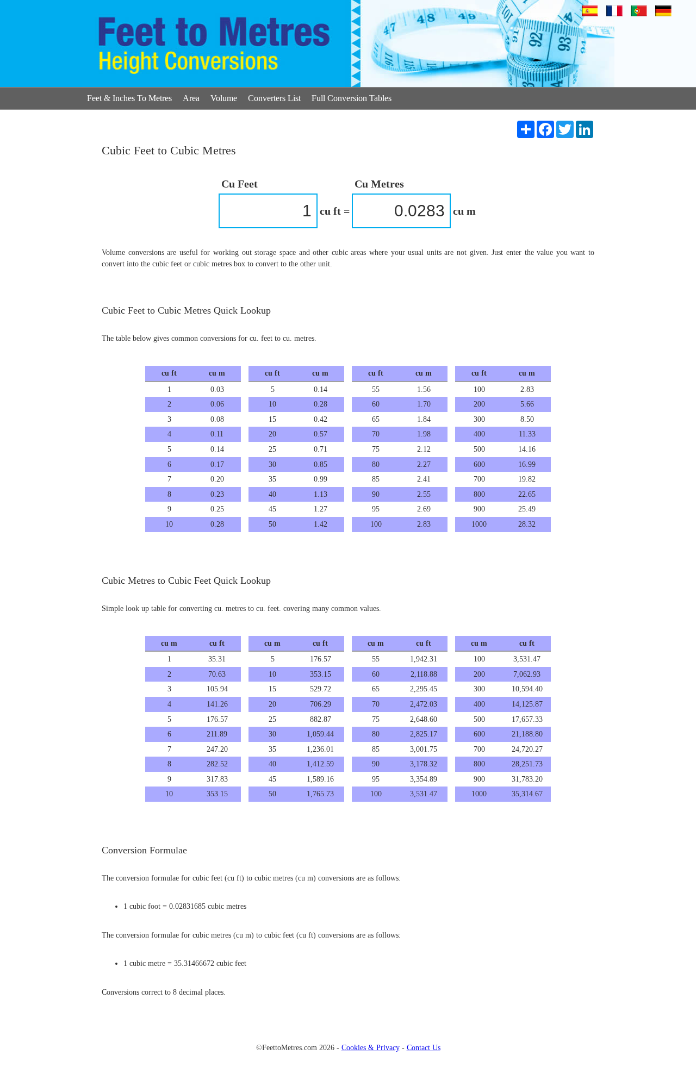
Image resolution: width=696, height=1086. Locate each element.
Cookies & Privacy (370, 1048)
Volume (223, 98)
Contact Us (423, 1048)
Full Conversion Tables (351, 98)
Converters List (274, 98)
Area (191, 98)
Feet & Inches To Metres (129, 98)
